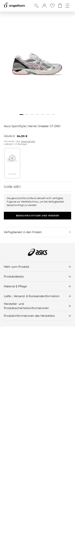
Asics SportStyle (15, 126)
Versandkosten (28, 141)
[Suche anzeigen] (36, 6)
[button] (44, 6)
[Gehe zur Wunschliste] (52, 6)
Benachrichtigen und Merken (37, 215)
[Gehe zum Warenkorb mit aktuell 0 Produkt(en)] (60, 6)
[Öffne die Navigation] (67, 6)
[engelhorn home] (14, 5)
